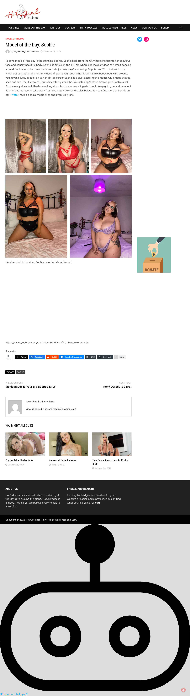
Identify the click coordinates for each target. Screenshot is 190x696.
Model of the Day (34, 27)
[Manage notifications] (183, 690)
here (98, 502)
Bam (74, 519)
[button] (95, 609)
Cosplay (70, 27)
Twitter (14, 94)
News (134, 27)
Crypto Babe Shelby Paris (19, 460)
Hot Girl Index (33, 519)
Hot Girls (13, 27)
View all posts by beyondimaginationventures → (51, 409)
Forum (165, 27)
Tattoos (55, 27)
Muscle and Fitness (114, 27)
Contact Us (149, 27)
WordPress (60, 519)
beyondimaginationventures (26, 51)
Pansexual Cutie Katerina (62, 460)
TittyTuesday (88, 27)
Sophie (20, 372)
